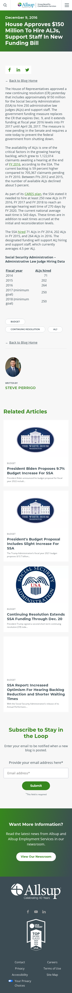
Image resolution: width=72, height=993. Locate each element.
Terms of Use (52, 968)
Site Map (52, 975)
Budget (15, 321)
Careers (52, 962)
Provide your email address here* (36, 762)
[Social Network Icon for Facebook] (28, 912)
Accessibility (20, 975)
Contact (20, 962)
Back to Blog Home (23, 80)
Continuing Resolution (25, 329)
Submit (36, 786)
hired (22, 232)
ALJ (55, 329)
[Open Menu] (67, 5)
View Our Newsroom (36, 856)
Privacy (19, 968)
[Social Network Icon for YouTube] (36, 912)
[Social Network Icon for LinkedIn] (44, 912)
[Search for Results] (5, 5)
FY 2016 (14, 164)
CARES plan (33, 194)
